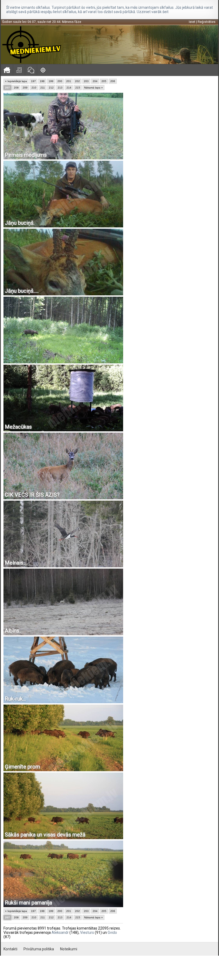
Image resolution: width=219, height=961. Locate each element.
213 (60, 87)
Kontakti (10, 949)
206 (112, 81)
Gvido (112, 932)
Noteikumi (68, 949)
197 (33, 81)
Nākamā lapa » (93, 87)
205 (103, 81)
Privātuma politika (39, 949)
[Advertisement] (171, 116)
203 (86, 81)
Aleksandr (60, 932)
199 (51, 81)
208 (16, 87)
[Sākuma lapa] (7, 70)
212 (51, 87)
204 (95, 81)
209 (25, 87)
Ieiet (192, 22)
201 (68, 81)
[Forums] (31, 70)
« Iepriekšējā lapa (16, 81)
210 (34, 87)
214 (69, 87)
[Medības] (43, 70)
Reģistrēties (207, 22)
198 (42, 81)
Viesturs (87, 932)
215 (77, 87)
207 (7, 87)
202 (77, 81)
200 (59, 81)
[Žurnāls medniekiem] (19, 70)
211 (42, 87)
